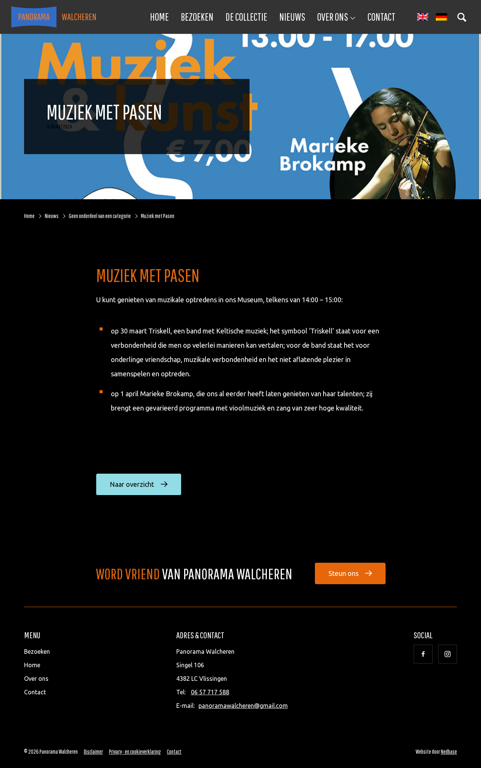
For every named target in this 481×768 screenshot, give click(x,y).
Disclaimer (93, 751)
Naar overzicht (132, 484)
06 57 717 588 (210, 692)
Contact (381, 17)
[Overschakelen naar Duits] (441, 17)
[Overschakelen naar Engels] (422, 17)
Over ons (332, 17)
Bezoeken (197, 17)
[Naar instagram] (447, 654)
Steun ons (343, 573)
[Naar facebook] (423, 654)
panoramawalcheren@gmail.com (243, 705)
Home (159, 17)
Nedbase (449, 751)
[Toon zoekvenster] (462, 17)
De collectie (246, 17)
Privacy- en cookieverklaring (135, 751)
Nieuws (292, 17)
